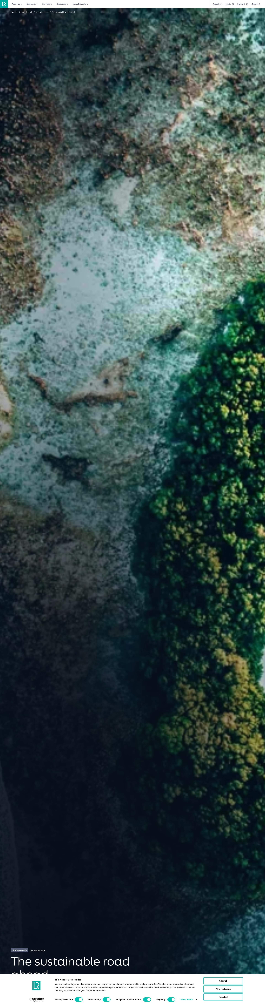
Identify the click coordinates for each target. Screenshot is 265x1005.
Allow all (223, 981)
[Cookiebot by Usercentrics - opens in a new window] (37, 1000)
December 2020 (42, 12)
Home (13, 12)
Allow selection (223, 989)
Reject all (223, 997)
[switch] (107, 999)
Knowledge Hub (25, 12)
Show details (187, 999)
